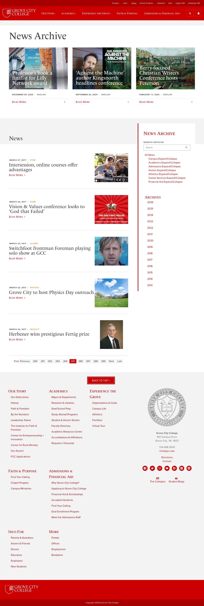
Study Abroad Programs (64, 414)
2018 (150, 253)
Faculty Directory (60, 426)
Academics (58, 391)
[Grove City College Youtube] (167, 468)
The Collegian (157, 481)
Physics (34, 287)
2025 (150, 208)
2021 (150, 234)
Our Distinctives (20, 397)
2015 (150, 272)
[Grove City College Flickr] (181, 468)
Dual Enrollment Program (65, 511)
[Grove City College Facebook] (145, 468)
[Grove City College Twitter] (152, 468)
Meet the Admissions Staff (65, 517)
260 (35, 361)
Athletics (161, 3)
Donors (15, 549)
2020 (150, 240)
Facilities (97, 420)
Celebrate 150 (194, 3)
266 (80, 361)
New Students (18, 566)
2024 (150, 215)
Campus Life (99, 408)
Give (170, 3)
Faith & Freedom (20, 408)
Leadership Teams (21, 420)
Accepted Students (62, 500)
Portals (55, 537)
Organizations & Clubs (104, 403)
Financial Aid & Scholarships (67, 494)
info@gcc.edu (167, 451)
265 (73, 361)
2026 (150, 202)
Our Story (17, 391)
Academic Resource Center (66, 431)
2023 (150, 221)
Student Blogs (176, 481)
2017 (149, 259)
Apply (133, 3)
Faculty (34, 329)
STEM (33, 160)
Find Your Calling (20, 477)
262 (50, 361)
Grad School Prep (61, 408)
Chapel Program (20, 482)
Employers (16, 560)
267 (88, 361)
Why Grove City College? (65, 482)
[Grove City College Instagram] (159, 468)
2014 (150, 279)
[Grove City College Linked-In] (189, 468)
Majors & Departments (63, 397)
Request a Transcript (62, 443)
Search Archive (153, 142)
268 (96, 361)
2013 (150, 285)
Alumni (34, 243)
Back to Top (100, 380)
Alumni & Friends (20, 543)
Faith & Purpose (22, 471)
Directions (167, 457)
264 (65, 361)
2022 (150, 227)
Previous (25, 361)
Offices (55, 543)
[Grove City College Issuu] (174, 468)
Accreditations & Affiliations (66, 437)
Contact (167, 461)
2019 (150, 247)
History (15, 403)
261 (42, 361)
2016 (150, 266)
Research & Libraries (62, 403)
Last (119, 361)
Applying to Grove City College (68, 488)
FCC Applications (20, 456)
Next (111, 361)
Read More (16, 175)
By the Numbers (20, 414)
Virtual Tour (98, 426)
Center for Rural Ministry (24, 445)
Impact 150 (180, 3)
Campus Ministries (21, 488)
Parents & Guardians (22, 537)
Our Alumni (17, 450)
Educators (16, 555)
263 (57, 361)
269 (103, 361)
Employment (58, 549)
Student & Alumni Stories (65, 420)
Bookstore (57, 555)
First (16, 361)
